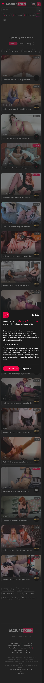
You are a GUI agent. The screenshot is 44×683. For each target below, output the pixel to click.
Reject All (26, 368)
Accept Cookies (11, 368)
